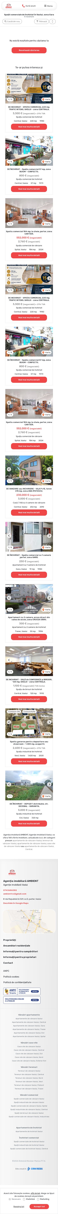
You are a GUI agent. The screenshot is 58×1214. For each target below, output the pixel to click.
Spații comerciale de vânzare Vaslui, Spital (29, 1106)
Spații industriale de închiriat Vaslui (29, 1145)
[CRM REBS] (35, 1169)
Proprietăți (9, 940)
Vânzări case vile (29, 1043)
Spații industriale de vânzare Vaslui (29, 1102)
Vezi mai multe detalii (29, 127)
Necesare (16, 1199)
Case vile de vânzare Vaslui (29, 1046)
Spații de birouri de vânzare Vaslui (29, 1113)
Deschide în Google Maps (16, 903)
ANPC (6, 971)
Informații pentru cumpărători (20, 951)
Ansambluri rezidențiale (16, 945)
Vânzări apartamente (29, 1015)
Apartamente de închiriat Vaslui (29, 1131)
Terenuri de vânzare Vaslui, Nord (29, 1078)
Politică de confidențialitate (17, 982)
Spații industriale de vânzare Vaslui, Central (29, 1109)
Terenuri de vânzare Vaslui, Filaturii (29, 1085)
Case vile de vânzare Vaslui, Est (29, 1054)
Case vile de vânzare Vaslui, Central (29, 1050)
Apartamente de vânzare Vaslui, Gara (29, 1026)
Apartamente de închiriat (29, 1128)
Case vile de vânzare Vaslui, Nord (29, 1057)
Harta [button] (47, 99)
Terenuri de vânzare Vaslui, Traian (29, 1089)
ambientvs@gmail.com (14, 894)
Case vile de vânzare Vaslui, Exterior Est (29, 1061)
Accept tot (39, 1206)
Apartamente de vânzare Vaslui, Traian (29, 1029)
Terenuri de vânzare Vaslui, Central (29, 1074)
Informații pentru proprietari (19, 957)
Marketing (44, 1199)
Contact (8, 963)
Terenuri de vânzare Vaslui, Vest (29, 1082)
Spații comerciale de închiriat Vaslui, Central (29, 1149)
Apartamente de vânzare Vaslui (29, 1019)
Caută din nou (13, 21)
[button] (52, 21)
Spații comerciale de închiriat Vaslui (29, 1142)
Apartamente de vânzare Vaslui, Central (29, 1022)
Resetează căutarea (29, 50)
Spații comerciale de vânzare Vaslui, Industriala (29, 1117)
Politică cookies (11, 976)
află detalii (35, 1193)
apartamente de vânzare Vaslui (27, 840)
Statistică (30, 1199)
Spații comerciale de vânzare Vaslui (29, 1099)
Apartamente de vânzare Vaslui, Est (29, 1033)
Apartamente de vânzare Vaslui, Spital (29, 1036)
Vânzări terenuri (29, 1067)
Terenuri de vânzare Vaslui (29, 1071)
